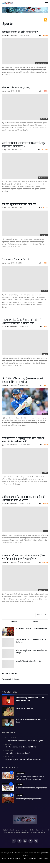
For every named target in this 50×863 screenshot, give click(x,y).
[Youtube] (30, 841)
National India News (10, 35)
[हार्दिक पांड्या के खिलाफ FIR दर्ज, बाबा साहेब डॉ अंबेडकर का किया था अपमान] (25, 519)
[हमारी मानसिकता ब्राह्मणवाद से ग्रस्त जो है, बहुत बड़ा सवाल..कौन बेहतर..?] (25, 165)
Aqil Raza (6, 91)
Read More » (8, 79)
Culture (44, 291)
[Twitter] (19, 841)
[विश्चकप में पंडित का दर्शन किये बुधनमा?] (25, 51)
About (4, 858)
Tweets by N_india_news (11, 679)
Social (45, 531)
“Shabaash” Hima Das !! (15, 259)
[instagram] (36, 841)
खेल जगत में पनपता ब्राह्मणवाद (16, 87)
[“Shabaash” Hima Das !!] (25, 279)
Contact (24, 858)
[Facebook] (14, 841)
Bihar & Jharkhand (41, 63)
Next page (40, 615)
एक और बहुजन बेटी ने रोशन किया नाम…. (20, 204)
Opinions (44, 119)
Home (4, 19)
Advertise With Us (14, 858)
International (43, 177)
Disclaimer (32, 858)
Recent (36, 622)
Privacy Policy (43, 858)
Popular (13, 622)
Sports (45, 354)
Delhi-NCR (20, 773)
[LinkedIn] (25, 841)
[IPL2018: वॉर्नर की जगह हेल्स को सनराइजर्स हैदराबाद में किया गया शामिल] (25, 401)
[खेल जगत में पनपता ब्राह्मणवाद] (25, 107)
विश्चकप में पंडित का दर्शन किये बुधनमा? (20, 32)
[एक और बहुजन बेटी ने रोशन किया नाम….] (25, 223)
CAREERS (44, 235)
